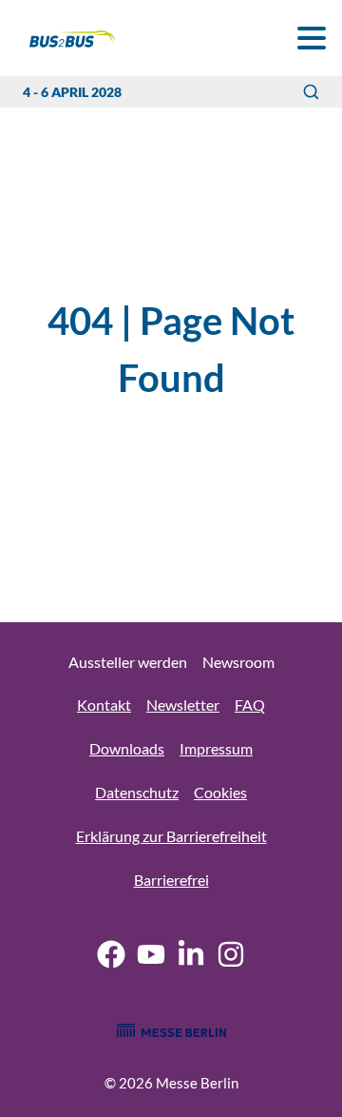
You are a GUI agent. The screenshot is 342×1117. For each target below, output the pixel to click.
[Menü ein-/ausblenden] (311, 37)
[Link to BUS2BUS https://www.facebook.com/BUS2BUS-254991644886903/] (111, 957)
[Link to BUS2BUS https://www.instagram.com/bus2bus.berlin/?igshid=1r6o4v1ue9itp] (231, 957)
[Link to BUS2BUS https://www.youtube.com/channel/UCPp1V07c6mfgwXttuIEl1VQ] (151, 957)
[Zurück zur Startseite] (61, 38)
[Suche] (311, 92)
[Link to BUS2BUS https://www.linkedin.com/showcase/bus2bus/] (191, 957)
